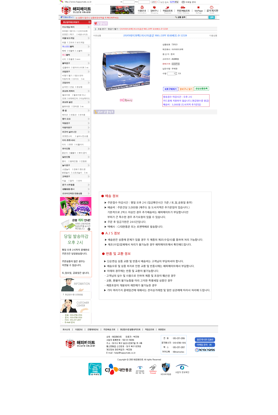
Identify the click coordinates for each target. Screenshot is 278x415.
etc (87, 67)
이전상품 (97, 35)
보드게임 (80, 42)
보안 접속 (164, 2)
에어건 (65, 115)
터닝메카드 (85, 98)
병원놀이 (66, 173)
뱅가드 (73, 31)
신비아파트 (83, 31)
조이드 (76, 79)
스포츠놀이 (77, 173)
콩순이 (65, 153)
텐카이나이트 (78, 67)
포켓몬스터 (67, 136)
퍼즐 (64, 42)
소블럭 (79, 51)
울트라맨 (66, 106)
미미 (64, 144)
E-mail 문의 (70, 322)
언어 (80, 181)
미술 (64, 181)
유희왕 (65, 31)
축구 (72, 34)
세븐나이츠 (83, 34)
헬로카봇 (66, 95)
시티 (64, 59)
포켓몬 (65, 34)
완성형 (79, 87)
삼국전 (65, 87)
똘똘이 (73, 153)
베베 (64, 51)
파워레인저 (73, 98)
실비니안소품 (82, 136)
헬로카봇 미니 (80, 95)
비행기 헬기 (67, 75)
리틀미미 (80, 144)
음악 (72, 181)
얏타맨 (76, 106)
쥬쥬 (71, 144)
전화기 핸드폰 (80, 169)
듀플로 (71, 59)
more (78, 59)
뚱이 (64, 161)
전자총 (82, 115)
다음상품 (213, 35)
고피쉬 (71, 42)
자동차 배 (66, 79)
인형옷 (84, 161)
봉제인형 (74, 161)
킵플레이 (66, 67)
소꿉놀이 (66, 169)
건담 (72, 87)
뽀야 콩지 (83, 153)
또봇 (64, 98)
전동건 (74, 115)
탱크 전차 (79, 75)
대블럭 (71, 51)
